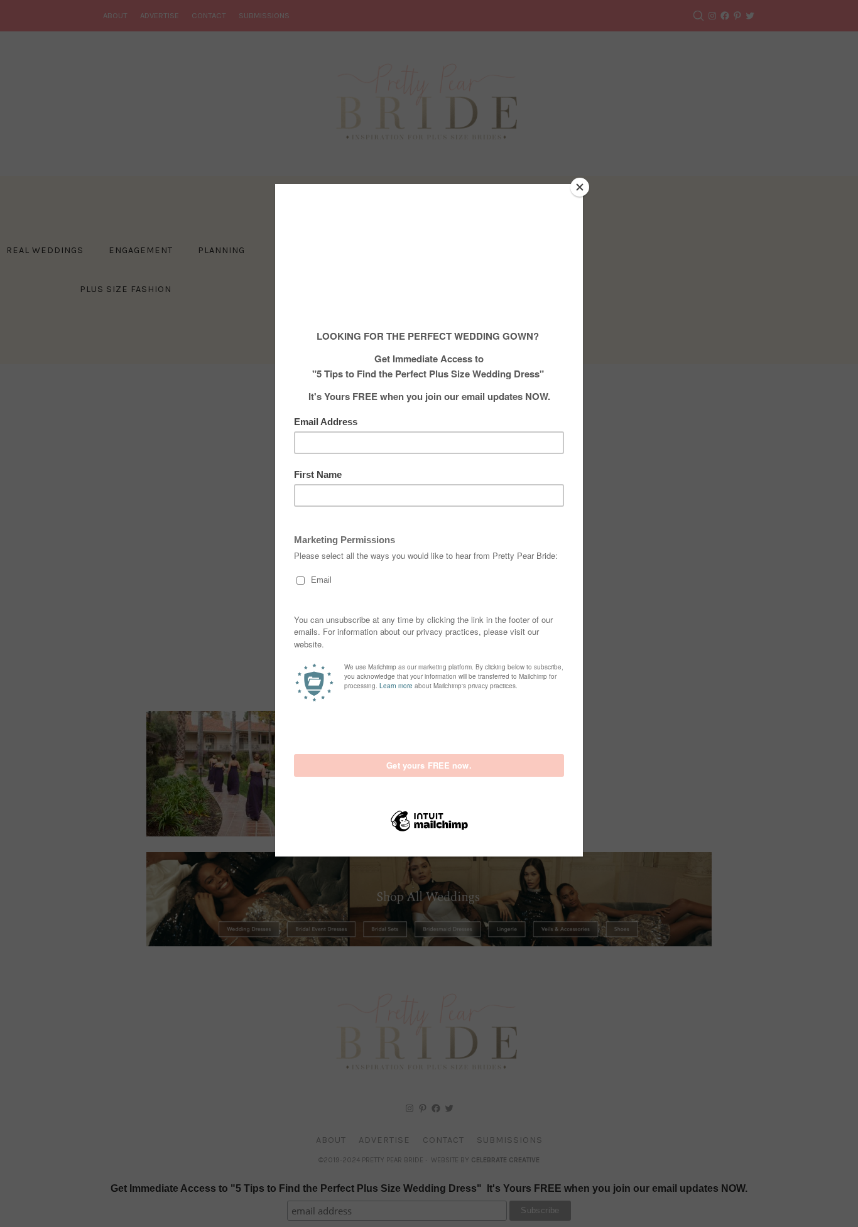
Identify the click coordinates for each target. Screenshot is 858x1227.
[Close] (579, 187)
